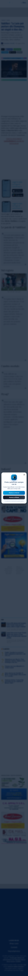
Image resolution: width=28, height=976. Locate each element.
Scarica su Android (14, 492)
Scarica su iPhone (14, 497)
